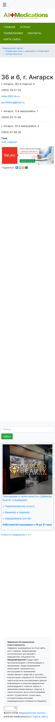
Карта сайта (12, 39)
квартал (12, 142)
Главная (9, 27)
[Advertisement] (28, 64)
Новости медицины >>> (16, 534)
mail (3, 142)
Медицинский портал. (32, 712)
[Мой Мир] (26, 166)
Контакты (34, 33)
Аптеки (25, 27)
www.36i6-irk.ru (10, 96)
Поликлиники (13, 33)
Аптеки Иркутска (14, 54)
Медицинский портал (12, 48)
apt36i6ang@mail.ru (12, 102)
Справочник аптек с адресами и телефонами (27, 51)
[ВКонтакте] (16, 166)
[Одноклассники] (23, 166)
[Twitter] (20, 166)
